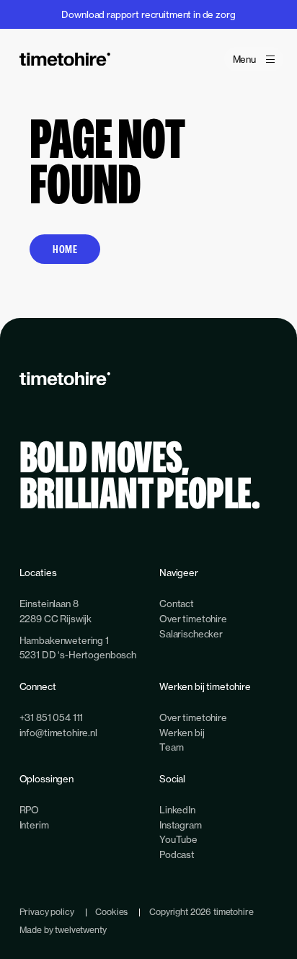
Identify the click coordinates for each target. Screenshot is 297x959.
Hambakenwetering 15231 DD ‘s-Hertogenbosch (77, 648)
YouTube (178, 839)
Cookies (111, 911)
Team (171, 747)
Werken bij (182, 732)
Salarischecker (191, 634)
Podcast (177, 854)
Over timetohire (193, 618)
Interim (34, 825)
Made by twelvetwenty (63, 929)
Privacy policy (46, 911)
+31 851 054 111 (51, 717)
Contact (176, 603)
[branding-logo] (65, 59)
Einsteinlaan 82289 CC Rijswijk (55, 611)
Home (65, 249)
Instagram (180, 825)
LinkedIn (177, 810)
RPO (29, 810)
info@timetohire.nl (58, 732)
